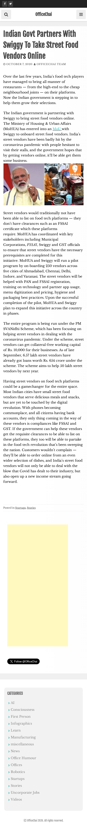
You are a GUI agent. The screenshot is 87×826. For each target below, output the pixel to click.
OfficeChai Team (51, 64)
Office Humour (23, 758)
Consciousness (22, 710)
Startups (20, 507)
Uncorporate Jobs (25, 792)
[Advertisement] (37, 585)
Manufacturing (23, 737)
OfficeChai (43, 14)
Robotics (18, 772)
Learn (16, 730)
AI (13, 703)
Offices (16, 765)
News (15, 751)
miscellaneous (22, 744)
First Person (21, 716)
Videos (16, 799)
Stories (31, 507)
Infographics (21, 723)
